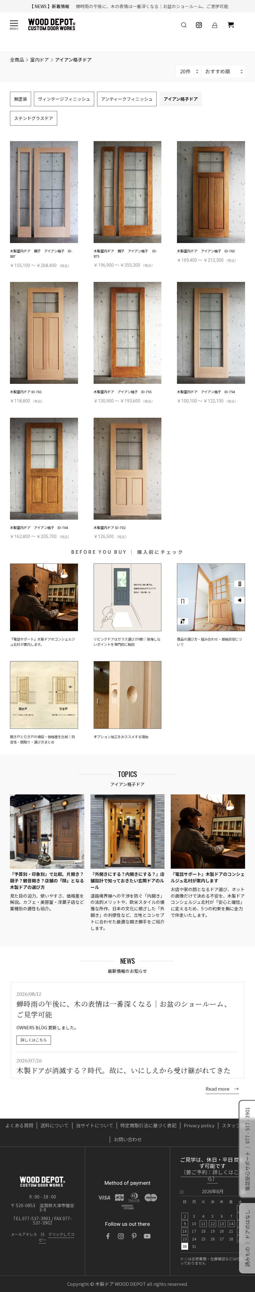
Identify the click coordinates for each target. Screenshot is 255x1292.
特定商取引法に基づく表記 (148, 1125)
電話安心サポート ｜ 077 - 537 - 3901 (247, 1149)
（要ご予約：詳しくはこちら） (212, 1175)
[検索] (183, 24)
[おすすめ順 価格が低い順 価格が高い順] (223, 71)
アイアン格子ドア (181, 99)
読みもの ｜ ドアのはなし (247, 1238)
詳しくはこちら (34, 1040)
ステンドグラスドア (33, 118)
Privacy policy (199, 1125)
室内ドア (39, 59)
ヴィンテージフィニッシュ (64, 99)
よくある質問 (19, 1125)
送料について (54, 1125)
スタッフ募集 (236, 1125)
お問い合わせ (128, 1139)
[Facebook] (108, 1236)
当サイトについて (94, 1125)
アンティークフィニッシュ (127, 99)
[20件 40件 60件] (188, 71)
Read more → (222, 1088)
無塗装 (20, 99)
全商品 (17, 59)
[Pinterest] (134, 1236)
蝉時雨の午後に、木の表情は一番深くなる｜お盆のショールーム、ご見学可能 (150, 6)
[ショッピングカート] (230, 24)
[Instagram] (121, 1236)
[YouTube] (147, 1236)
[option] (212, 1221)
